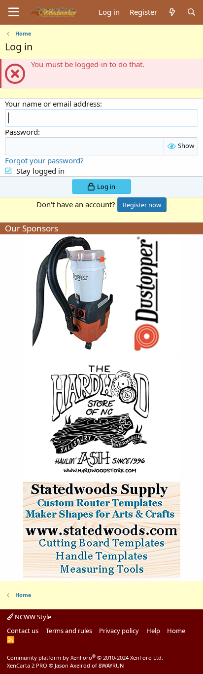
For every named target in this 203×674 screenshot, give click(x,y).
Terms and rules (69, 630)
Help (153, 630)
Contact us (22, 630)
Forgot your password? (44, 160)
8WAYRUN (111, 665)
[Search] (191, 12)
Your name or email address (52, 104)
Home (176, 630)
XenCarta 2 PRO (27, 665)
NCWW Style (32, 616)
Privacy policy (119, 630)
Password (21, 132)
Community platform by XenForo (85, 657)
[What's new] (171, 12)
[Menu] (13, 12)
